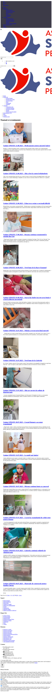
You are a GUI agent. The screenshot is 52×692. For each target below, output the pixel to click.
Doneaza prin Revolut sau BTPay (10, 634)
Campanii (5, 17)
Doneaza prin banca (7, 633)
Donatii (4, 606)
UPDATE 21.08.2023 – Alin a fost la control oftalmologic (25, 173)
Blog (4, 26)
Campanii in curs (9, 18)
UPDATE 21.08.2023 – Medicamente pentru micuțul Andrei (26, 146)
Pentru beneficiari (7, 601)
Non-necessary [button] (4, 684)
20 (17, 595)
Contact (5, 27)
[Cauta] (14, 66)
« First (7, 595)
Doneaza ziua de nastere (11, 23)
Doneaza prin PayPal (7, 630)
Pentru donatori (6, 600)
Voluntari (8, 16)
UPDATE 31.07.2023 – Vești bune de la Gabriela (22, 360)
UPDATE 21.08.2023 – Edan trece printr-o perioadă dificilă (26, 203)
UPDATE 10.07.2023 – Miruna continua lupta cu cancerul (26, 486)
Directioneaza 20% (7, 639)
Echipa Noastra (9, 10)
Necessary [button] (3, 678)
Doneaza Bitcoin (6, 635)
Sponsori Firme (9, 12)
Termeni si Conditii (7, 604)
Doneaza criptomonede (8, 636)
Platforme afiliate (6, 609)
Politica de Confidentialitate (9, 605)
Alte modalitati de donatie (8, 641)
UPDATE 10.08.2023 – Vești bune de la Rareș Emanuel (25, 267)
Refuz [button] (33, 662)
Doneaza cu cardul (7, 629)
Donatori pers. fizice (10, 11)
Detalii (36, 662)
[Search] (1, 58)
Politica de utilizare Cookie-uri (9, 610)
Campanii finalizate (10, 19)
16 (13, 595)
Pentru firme (6, 603)
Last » (20, 595)
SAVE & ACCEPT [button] (5, 690)
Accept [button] (29, 662)
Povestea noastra (6, 616)
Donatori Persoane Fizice (8, 619)
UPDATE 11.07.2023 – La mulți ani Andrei (20, 455)
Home (4, 7)
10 (11, 595)
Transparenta (6, 608)
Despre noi (5, 8)
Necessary (4, 679)
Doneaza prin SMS (7, 631)
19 (16, 595)
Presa (7, 13)
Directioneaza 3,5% (7, 24)
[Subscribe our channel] (6, 63)
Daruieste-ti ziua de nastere (9, 640)
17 (14, 595)
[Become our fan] (6, 62)
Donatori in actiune (10, 21)
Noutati (7, 22)
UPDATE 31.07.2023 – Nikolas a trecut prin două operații (26, 330)
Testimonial (8, 15)
